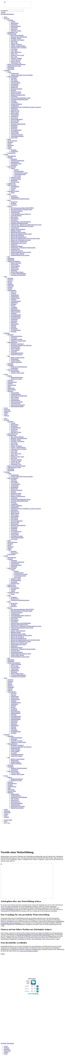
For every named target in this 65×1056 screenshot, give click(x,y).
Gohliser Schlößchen (16, 505)
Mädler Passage (15, 513)
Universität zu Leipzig (17, 536)
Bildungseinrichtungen (17, 779)
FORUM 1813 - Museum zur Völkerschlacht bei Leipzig (26, 626)
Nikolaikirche (14, 517)
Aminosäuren (14, 769)
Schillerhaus (14, 528)
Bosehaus (13, 491)
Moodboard (14, 672)
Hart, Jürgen (14, 443)
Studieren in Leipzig (16, 780)
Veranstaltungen (11, 557)
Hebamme (13, 705)
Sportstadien (14, 582)
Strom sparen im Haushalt (18, 806)
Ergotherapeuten (15, 699)
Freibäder (13, 589)
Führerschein (10, 789)
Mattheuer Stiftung (16, 632)
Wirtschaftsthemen (12, 743)
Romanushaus (14, 524)
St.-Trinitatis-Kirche (16, 531)
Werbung (6, 817)
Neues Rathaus (15, 516)
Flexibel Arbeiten (15, 762)
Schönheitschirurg (15, 718)
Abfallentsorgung (15, 805)
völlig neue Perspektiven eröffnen (29, 951)
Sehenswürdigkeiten (12, 478)
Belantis (16, 571)
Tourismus (7, 472)
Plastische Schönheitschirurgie (19, 768)
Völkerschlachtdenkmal (17, 537)
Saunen (13, 591)
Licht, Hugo (14, 450)
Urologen (10, 688)
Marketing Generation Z (17, 745)
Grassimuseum (15, 629)
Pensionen (10, 543)
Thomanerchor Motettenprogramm (20, 600)
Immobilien (10, 736)
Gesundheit (10, 766)
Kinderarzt (10, 685)
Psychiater (13, 733)
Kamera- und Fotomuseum (18, 630)
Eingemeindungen (16, 427)
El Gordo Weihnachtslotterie (18, 675)
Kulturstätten (10, 659)
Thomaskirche (14, 533)
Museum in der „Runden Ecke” (19, 643)
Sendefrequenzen (15, 801)
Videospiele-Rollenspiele (17, 562)
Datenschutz (7, 812)
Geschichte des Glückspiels (18, 676)
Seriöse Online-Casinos (17, 673)
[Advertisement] (32, 837)
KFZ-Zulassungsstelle (17, 803)
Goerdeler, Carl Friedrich (17, 441)
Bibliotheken (10, 661)
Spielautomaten (15, 670)
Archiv (6, 809)
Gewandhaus (14, 504)
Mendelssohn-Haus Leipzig (18, 634)
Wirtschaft (6, 734)
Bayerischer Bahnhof (16, 490)
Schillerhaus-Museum (16, 647)
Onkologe (13, 727)
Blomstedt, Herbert (16, 440)
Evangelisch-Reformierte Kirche (19, 501)
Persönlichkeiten (11, 435)
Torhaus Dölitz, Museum (17, 655)
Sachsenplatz (14, 527)
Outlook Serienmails (16, 763)
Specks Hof (14, 530)
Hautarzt (9, 684)
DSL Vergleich (15, 798)
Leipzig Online (8, 820)
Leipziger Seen (11, 585)
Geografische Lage (12, 433)
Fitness (13, 594)
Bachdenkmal (14, 487)
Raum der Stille (15, 522)
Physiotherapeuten (16, 731)
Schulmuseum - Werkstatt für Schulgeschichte (23, 649)
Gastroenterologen (16, 702)
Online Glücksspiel (16, 664)
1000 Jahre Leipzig (16, 432)
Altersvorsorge (15, 800)
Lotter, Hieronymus (16, 453)
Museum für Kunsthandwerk (18, 638)
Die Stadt (6, 420)
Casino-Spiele (14, 669)
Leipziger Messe (15, 772)
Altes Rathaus (14, 482)
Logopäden (14, 708)
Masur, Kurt (14, 455)
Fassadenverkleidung (16, 737)
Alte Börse (14, 479)
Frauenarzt (10, 681)
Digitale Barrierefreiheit (17, 808)
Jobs (8, 757)
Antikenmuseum (15, 614)
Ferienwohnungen (12, 542)
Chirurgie (13, 695)
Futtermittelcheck (12, 783)
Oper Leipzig (14, 519)
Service (6, 776)
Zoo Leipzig (14, 539)
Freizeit (6, 556)
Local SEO (14, 753)
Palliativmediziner (15, 713)
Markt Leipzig (14, 514)
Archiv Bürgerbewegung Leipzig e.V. (21, 615)
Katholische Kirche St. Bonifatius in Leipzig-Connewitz (26, 508)
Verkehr (9, 548)
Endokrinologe (15, 698)
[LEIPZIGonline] (17, 7)
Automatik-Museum (16, 617)
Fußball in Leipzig (16, 579)
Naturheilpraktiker (16, 719)
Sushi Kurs (14, 606)
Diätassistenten (15, 696)
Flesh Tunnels (14, 666)
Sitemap (6, 814)
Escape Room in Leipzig (20, 574)
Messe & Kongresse (12, 771)
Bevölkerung (14, 429)
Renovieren (14, 739)
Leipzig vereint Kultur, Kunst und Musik (22, 476)
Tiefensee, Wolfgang (16, 459)
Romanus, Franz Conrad (17, 456)
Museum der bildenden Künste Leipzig (21, 635)
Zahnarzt (9, 690)
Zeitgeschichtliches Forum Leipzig (20, 656)
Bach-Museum (15, 620)
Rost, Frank (14, 458)
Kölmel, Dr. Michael (16, 446)
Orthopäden (10, 687)
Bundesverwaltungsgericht (18, 496)
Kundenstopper (15, 563)
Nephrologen (14, 721)
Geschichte (10, 421)
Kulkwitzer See (15, 511)
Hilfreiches (10, 792)
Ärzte (5, 678)
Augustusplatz (14, 485)
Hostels (9, 545)
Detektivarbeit (14, 760)
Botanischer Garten (16, 493)
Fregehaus (13, 502)
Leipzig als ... (14, 430)
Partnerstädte (10, 470)
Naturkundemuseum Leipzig (18, 644)
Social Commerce (15, 750)
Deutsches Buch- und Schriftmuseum (21, 623)
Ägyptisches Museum (16, 612)
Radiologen (14, 724)
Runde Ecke (14, 646)
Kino (8, 658)
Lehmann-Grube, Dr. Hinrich (18, 449)
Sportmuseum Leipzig (17, 652)
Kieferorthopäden (15, 711)
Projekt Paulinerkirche (17, 521)
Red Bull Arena (15, 583)
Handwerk (10, 765)
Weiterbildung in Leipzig (12, 909)
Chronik (13, 423)
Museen (9, 608)
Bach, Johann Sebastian (17, 437)
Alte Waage (14, 481)
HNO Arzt (14, 693)
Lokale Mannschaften (20, 575)
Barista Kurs (14, 603)
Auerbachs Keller (15, 484)
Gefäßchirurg (14, 704)
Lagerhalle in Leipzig (16, 740)
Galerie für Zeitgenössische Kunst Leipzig (22, 627)
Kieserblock (14, 566)
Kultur (9, 595)
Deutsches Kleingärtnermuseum (19, 624)
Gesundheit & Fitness (13, 592)
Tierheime (10, 782)
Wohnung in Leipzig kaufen (18, 742)
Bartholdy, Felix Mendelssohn (19, 438)
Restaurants (10, 546)
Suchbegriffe (4, 10)
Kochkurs (13, 605)
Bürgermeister (14, 424)
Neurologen (14, 722)
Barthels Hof (14, 488)
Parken (9, 550)
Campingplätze (11, 554)
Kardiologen (14, 710)
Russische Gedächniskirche (18, 525)
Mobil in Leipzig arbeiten (17, 759)
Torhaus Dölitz (15, 534)
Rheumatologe (15, 725)
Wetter (9, 788)
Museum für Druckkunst (17, 637)
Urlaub (9, 473)
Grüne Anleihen (15, 751)
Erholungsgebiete (19, 572)
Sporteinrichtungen (16, 580)
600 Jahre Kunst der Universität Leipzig (21, 611)
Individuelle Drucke (16, 565)
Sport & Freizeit (11, 568)
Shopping (10, 559)
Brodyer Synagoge (16, 495)
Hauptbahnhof (15, 507)
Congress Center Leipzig (17, 774)
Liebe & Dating (11, 791)
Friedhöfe (10, 785)
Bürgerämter (10, 469)
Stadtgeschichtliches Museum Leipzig (21, 653)
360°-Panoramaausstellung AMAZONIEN (22, 609)
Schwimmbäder (15, 588)
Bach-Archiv (14, 618)
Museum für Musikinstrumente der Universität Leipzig (25, 640)
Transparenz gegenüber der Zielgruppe (21, 747)
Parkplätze (13, 551)
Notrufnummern (11, 786)
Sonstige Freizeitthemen (13, 663)
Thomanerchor (15, 598)
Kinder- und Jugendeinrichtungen (16, 466)
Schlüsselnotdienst (16, 795)
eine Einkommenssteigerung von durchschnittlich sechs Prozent (33, 934)
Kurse (9, 601)
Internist (13, 707)
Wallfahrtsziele (15, 475)
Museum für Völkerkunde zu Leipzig (21, 641)
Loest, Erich (14, 452)
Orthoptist (13, 728)
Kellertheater (14, 510)
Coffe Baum (14, 498)
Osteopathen (14, 730)
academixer (14, 597)
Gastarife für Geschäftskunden (19, 797)
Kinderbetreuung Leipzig (14, 467)
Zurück (3, 954)
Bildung (9, 777)
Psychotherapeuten (16, 716)
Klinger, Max (14, 444)
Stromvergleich (15, 794)
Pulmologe (14, 714)
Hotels (9, 540)
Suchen (3, 12)
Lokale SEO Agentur (16, 756)
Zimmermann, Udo (16, 464)
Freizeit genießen (15, 667)
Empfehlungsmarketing (17, 754)
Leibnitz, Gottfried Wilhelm (18, 447)
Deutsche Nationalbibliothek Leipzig (20, 499)
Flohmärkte (14, 560)
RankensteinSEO (15, 748)
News (5, 418)
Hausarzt (9, 682)
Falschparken (14, 553)
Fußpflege (13, 701)
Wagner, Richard (15, 462)
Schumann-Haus (15, 650)
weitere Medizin (11, 692)
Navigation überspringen (7, 14)
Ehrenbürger (14, 426)
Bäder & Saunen (11, 586)
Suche (5, 815)
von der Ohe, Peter (16, 461)
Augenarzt (10, 679)
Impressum (7, 811)
